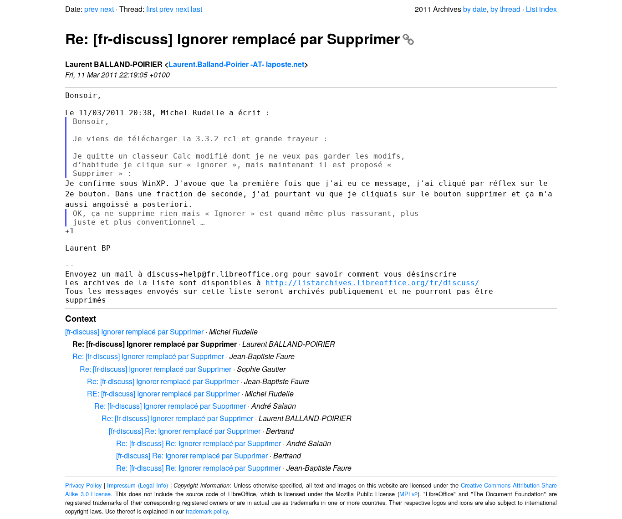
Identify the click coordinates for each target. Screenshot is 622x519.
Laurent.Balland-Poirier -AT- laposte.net (236, 64)
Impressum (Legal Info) (137, 485)
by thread (505, 9)
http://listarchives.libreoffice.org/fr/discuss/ (372, 282)
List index (541, 9)
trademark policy (207, 511)
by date (475, 9)
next (107, 9)
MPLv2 (408, 493)
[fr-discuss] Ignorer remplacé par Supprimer (134, 331)
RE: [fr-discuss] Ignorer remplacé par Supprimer (163, 393)
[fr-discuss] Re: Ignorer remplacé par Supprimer (184, 431)
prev (91, 9)
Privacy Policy (83, 485)
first (152, 9)
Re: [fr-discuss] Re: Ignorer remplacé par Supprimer (198, 443)
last (196, 9)
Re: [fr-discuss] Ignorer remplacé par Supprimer (232, 38)
